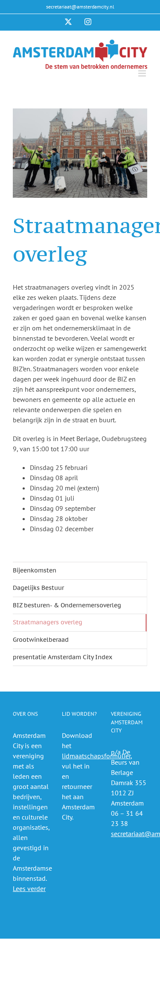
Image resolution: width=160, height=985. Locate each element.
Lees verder (29, 888)
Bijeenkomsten (34, 570)
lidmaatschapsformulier (96, 756)
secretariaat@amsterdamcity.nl (80, 6)
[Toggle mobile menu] (142, 73)
